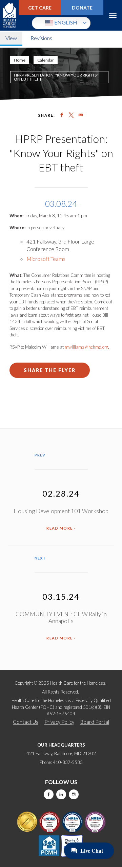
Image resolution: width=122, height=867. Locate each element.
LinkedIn (61, 794)
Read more (59, 528)
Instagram (74, 794)
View (11, 38)
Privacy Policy (59, 722)
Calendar (45, 60)
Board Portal (94, 722)
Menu (112, 15)
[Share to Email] (80, 115)
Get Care (40, 8)
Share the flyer (50, 370)
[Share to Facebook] (61, 115)
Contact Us (25, 722)
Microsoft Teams (45, 258)
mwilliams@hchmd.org (86, 347)
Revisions (41, 38)
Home (19, 60)
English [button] (65, 22)
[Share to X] (71, 115)
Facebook (49, 794)
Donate (82, 8)
